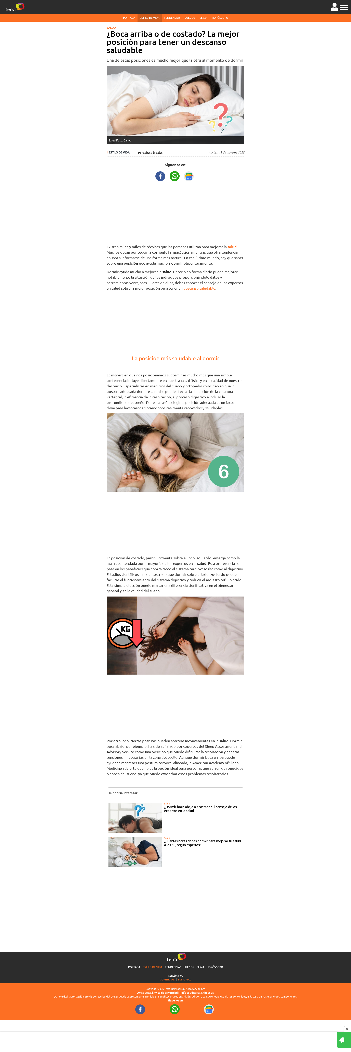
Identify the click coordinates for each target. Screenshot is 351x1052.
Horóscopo (220, 18)
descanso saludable (199, 288)
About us (208, 992)
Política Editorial (190, 992)
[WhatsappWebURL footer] (175, 1009)
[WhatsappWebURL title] (175, 175)
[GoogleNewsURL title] (189, 175)
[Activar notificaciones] (325, 1040)
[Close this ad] (347, 1029)
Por (150, 152)
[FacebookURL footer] (140, 1009)
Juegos (190, 18)
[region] (175, 211)
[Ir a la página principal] (15, 7)
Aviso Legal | (145, 992)
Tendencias (172, 18)
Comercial (167, 979)
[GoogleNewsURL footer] (209, 1009)
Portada (129, 18)
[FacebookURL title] (160, 175)
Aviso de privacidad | (167, 992)
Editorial (184, 979)
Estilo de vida (149, 18)
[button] (344, 6)
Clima (203, 18)
